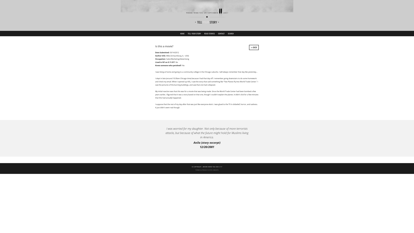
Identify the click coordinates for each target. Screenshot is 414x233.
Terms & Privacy (201, 170)
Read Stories (209, 33)
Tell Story (207, 22)
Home (182, 33)
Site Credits (214, 170)
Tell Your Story (194, 33)
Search (231, 33)
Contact (221, 33)
